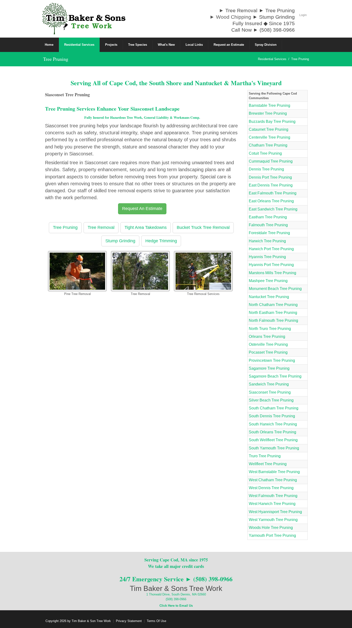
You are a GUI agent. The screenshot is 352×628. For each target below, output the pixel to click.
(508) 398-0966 (176, 599)
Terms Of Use (156, 621)
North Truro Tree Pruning (270, 329)
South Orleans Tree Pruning (272, 432)
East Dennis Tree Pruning (271, 185)
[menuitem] (79, 45)
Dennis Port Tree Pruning (270, 177)
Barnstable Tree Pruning (269, 105)
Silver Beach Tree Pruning (271, 400)
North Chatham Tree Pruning (273, 305)
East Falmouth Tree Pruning (272, 193)
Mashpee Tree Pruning (268, 281)
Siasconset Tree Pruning (270, 392)
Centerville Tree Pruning (269, 137)
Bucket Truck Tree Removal (203, 227)
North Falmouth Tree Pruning (273, 320)
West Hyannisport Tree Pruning (275, 512)
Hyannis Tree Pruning (267, 257)
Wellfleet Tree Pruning (268, 464)
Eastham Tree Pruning (268, 217)
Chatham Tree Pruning (268, 145)
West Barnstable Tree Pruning (274, 472)
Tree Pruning (65, 227)
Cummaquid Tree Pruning (271, 161)
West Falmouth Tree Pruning (273, 496)
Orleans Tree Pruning (267, 336)
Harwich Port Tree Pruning (271, 249)
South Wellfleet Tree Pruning (273, 440)
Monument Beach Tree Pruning (275, 289)
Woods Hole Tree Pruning (271, 528)
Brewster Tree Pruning (268, 113)
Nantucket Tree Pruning (269, 297)
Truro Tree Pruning (265, 456)
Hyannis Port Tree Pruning (271, 265)
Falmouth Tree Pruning (268, 225)
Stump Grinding (120, 240)
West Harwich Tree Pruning (272, 504)
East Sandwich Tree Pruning (273, 209)
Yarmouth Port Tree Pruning (272, 535)
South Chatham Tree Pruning (273, 408)
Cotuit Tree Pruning (265, 153)
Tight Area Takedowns (146, 227)
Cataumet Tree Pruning (268, 129)
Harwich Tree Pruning (267, 241)
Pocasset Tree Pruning (268, 352)
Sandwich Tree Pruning (269, 384)
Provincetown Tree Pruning (272, 360)
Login (303, 15)
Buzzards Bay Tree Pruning (272, 121)
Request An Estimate (142, 208)
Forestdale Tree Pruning (269, 233)
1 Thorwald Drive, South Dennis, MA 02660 (176, 594)
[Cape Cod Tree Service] (84, 18)
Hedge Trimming (161, 240)
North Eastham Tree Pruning (273, 313)
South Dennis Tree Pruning (272, 416)
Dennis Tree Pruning (266, 169)
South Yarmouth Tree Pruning (274, 448)
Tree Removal (101, 227)
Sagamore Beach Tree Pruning (275, 376)
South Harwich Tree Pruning (273, 424)
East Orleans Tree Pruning (271, 201)
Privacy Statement (129, 621)
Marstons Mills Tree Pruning (272, 273)
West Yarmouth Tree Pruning (273, 520)
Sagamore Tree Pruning (269, 368)
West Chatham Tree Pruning (273, 480)
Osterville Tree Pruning (268, 344)
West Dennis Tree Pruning (271, 488)
